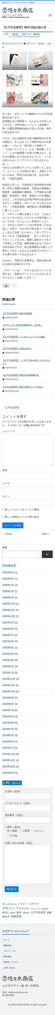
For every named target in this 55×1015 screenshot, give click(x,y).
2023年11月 (8, 760)
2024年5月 (8, 722)
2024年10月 (8, 691)
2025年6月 (8, 641)
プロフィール (35, 909)
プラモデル (22, 908)
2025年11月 (8, 610)
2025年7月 (8, 635)
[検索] (47, 554)
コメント (8, 431)
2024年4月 (8, 729)
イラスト (22, 904)
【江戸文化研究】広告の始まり (17, 348)
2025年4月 (8, 654)
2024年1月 (8, 748)
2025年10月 (8, 616)
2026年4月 (8, 585)
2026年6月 (8, 572)
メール (6, 483)
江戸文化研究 (12, 407)
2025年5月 (8, 647)
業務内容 (26, 913)
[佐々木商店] (17, 10)
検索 (4, 547)
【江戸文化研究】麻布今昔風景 (17, 313)
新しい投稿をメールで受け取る (22, 517)
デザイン (8, 908)
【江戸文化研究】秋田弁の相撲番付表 (20, 375)
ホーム (6, 940)
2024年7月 (8, 710)
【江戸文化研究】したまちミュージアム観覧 (23, 337)
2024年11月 (8, 685)
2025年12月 (8, 603)
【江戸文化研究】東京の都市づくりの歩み (22, 387)
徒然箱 (12, 913)
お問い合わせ (11, 904)
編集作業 (6, 917)
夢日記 (5, 912)
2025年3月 (8, 660)
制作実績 (45, 909)
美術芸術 (16, 916)
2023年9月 (8, 773)
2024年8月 (8, 704)
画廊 (49, 912)
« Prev (8, 534)
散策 (18, 912)
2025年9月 (8, 622)
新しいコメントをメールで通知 (22, 509)
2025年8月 (8, 629)
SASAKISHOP (22, 1005)
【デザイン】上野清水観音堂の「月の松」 (22, 325)
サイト (6, 496)
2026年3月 (8, 591)
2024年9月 (8, 697)
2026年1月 (8, 597)
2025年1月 (8, 672)
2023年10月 (8, 766)
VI (3, 903)
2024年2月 (8, 741)
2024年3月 (8, 735)
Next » (45, 534)
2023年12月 (8, 754)
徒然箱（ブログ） (11, 962)
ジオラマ (33, 903)
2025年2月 (8, 666)
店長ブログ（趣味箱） (36, 43)
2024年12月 (8, 679)
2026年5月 (8, 578)
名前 (4, 470)
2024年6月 (8, 716)
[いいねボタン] (6, 285)
